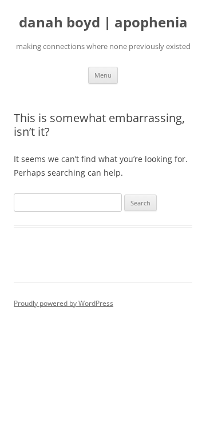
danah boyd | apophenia (103, 22)
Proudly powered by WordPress (63, 303)
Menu (103, 75)
